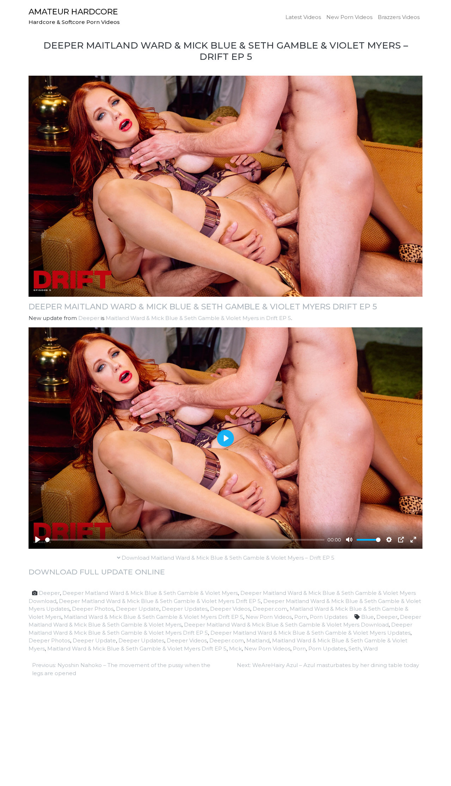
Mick (235, 648)
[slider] (185, 539)
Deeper (88, 318)
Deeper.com (270, 608)
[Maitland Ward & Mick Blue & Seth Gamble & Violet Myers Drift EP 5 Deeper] (225, 185)
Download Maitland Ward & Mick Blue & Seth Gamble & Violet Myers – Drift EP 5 (227, 557)
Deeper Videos (230, 608)
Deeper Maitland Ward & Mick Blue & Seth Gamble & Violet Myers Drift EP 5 (203, 307)
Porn (300, 617)
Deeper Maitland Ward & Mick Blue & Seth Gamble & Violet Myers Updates (310, 632)
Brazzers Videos (399, 17)
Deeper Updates (185, 608)
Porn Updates (328, 617)
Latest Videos (303, 17)
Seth (354, 648)
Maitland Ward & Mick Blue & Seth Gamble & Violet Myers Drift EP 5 (153, 617)
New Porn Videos (349, 17)
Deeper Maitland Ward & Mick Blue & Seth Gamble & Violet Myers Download (286, 624)
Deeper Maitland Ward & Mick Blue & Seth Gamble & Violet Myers (150, 593)
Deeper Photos (92, 608)
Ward (370, 648)
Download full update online (97, 571)
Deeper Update (137, 608)
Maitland (258, 640)
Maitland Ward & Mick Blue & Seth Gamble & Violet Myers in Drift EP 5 (198, 318)
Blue (367, 617)
